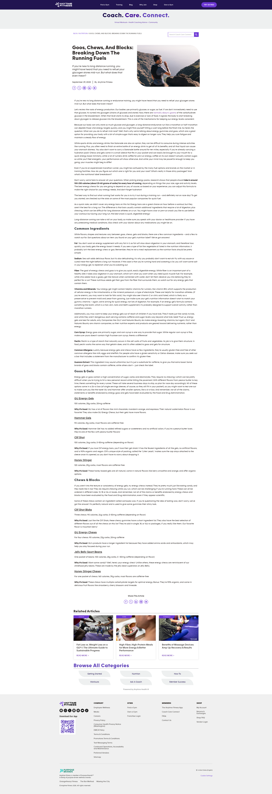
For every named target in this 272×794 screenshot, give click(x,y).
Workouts (94, 682)
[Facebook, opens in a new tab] (61, 710)
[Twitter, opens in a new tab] (69, 710)
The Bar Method (87, 781)
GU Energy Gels (84, 398)
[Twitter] (79, 88)
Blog (131, 5)
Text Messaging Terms (103, 743)
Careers (97, 716)
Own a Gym (168, 5)
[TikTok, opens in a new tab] (86, 710)
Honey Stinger (83, 460)
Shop (155, 5)
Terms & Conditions (102, 734)
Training (119, 5)
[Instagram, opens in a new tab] (65, 710)
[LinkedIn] (89, 88)
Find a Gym (104, 5)
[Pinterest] (84, 88)
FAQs (164, 716)
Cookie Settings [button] (206, 776)
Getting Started (94, 674)
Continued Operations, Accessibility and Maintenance (109, 748)
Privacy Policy (99, 720)
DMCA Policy (99, 730)
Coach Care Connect (171, 712)
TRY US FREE (209, 5)
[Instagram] (94, 88)
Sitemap (97, 757)
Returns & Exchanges (201, 712)
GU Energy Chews (85, 532)
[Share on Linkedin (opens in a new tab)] (136, 602)
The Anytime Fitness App (172, 708)
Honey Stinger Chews (87, 571)
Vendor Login (202, 722)
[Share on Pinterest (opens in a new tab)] (141, 602)
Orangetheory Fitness (69, 781)
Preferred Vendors (101, 753)
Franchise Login (134, 716)
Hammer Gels (82, 418)
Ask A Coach (136, 682)
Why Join (143, 5)
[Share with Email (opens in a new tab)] (146, 602)
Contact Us (166, 720)
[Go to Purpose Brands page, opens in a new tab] (67, 771)
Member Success (177, 682)
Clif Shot (79, 437)
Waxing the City (103, 781)
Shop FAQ (201, 718)
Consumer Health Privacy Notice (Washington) (107, 725)
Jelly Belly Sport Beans (88, 551)
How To (177, 674)
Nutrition (83, 33)
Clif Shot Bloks (83, 509)
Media (96, 712)
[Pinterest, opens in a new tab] (78, 710)
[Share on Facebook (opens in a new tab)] (126, 602)
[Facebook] (74, 88)
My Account (201, 708)
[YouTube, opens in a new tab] (82, 710)
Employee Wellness (102, 708)
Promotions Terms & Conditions (107, 739)
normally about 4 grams (164, 113)
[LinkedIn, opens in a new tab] (74, 710)
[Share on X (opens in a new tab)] (131, 602)
